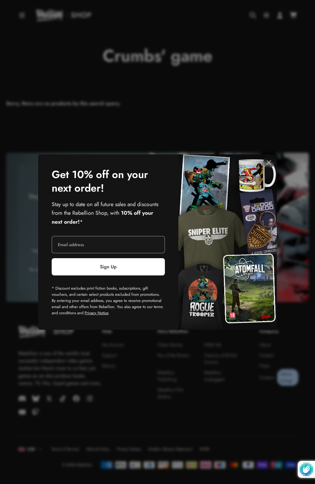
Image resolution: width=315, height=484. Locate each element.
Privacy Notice (97, 313)
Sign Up (108, 266)
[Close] (268, 162)
